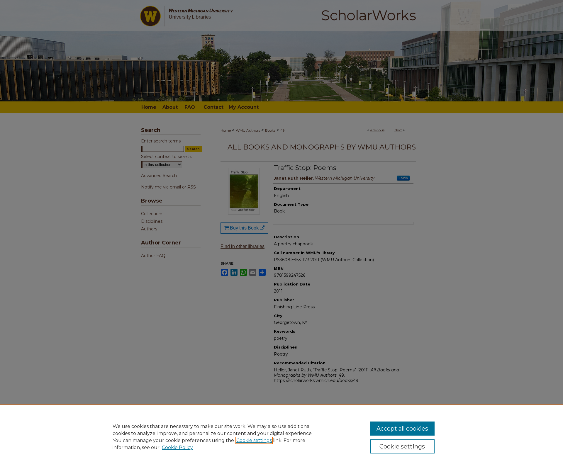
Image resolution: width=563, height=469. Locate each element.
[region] (281, 437)
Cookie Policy (177, 447)
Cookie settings (254, 440)
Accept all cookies (402, 428)
